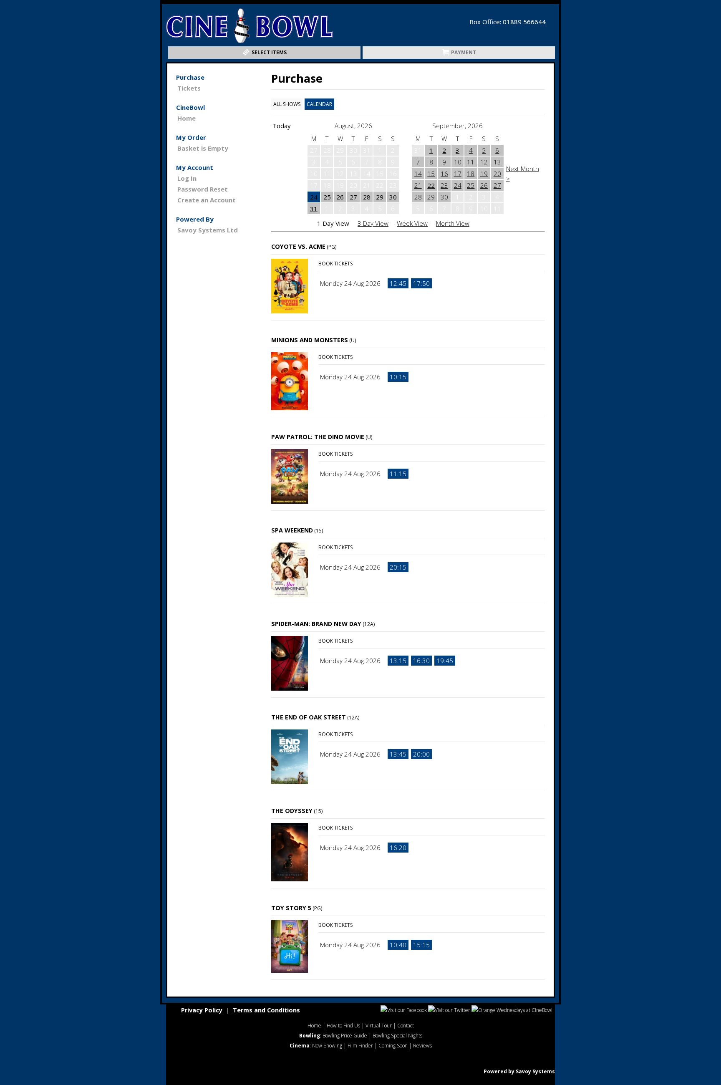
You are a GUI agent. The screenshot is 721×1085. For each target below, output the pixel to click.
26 (340, 197)
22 (431, 185)
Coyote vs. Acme (298, 246)
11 (470, 162)
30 (393, 197)
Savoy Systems (535, 1071)
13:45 (398, 754)
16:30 (421, 660)
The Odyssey (292, 811)
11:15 (398, 473)
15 (431, 173)
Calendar (319, 104)
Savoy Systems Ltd (207, 230)
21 (418, 185)
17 (457, 173)
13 (497, 162)
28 (367, 197)
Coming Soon (393, 1045)
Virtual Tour (379, 1025)
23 (444, 185)
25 (327, 197)
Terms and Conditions (266, 1010)
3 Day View (373, 223)
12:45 (398, 283)
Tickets (189, 88)
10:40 (398, 945)
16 (444, 173)
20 (497, 173)
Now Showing (327, 1045)
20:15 (398, 567)
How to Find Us (343, 1025)
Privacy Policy (201, 1010)
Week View (412, 223)
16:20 (398, 847)
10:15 (398, 377)
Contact (405, 1025)
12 (484, 162)
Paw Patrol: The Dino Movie (317, 437)
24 (314, 197)
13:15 (398, 660)
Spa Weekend (292, 530)
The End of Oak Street (308, 717)
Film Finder (360, 1045)
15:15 (421, 945)
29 (379, 197)
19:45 (444, 660)
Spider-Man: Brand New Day (316, 624)
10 (457, 162)
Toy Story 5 (291, 908)
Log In (187, 178)
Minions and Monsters (309, 340)
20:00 (421, 754)
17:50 (421, 283)
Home (186, 118)
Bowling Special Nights (397, 1035)
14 (418, 173)
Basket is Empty (202, 148)
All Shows (286, 104)
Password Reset (202, 189)
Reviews (422, 1045)
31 (314, 208)
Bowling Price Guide (345, 1035)
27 (353, 197)
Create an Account (206, 200)
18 (470, 173)
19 (484, 173)
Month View (452, 223)
